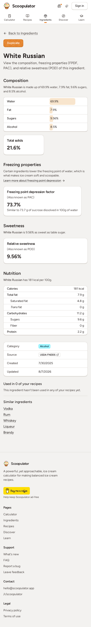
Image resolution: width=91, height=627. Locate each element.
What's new (11, 554)
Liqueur (9, 426)
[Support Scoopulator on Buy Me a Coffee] (16, 491)
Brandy (8, 432)
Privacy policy (12, 610)
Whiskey (9, 420)
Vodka (8, 409)
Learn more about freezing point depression (32, 180)
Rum (6, 415)
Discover (9, 532)
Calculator (10, 514)
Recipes (8, 526)
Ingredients (11, 520)
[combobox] (67, 6)
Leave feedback (13, 572)
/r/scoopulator (12, 594)
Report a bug (11, 566)
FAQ (6, 560)
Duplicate (13, 43)
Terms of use (12, 616)
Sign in (79, 6)
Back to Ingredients (23, 33)
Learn (7, 538)
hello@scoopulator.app (18, 588)
